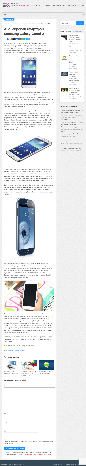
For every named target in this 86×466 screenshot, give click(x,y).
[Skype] (25, 39)
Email (5, 422)
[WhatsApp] (22, 39)
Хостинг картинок (68, 464)
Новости (25, 5)
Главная (6, 24)
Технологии (14, 24)
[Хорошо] (10, 345)
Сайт (5, 431)
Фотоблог (36, 5)
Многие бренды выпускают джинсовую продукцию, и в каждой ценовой (74, 76)
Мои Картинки (70, 5)
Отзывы (46, 5)
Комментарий (8, 386)
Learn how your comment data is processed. (38, 454)
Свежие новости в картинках (8, 464)
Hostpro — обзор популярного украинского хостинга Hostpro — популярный (75, 60)
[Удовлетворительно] (8, 345)
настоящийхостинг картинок (16, 4)
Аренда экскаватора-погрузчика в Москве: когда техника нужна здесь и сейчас (72, 129)
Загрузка (57, 5)
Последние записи (78, 31)
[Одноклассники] (11, 39)
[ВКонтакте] (8, 39)
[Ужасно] (5, 345)
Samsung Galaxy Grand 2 (16, 350)
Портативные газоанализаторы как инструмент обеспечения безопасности (71, 117)
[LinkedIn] (16, 39)
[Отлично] (11, 345)
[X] (13, 39)
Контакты (77, 464)
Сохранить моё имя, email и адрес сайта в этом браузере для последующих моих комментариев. (28, 442)
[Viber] (19, 39)
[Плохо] (6, 345)
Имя (5, 413)
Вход (81, 5)
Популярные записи (65, 32)
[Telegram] (28, 39)
